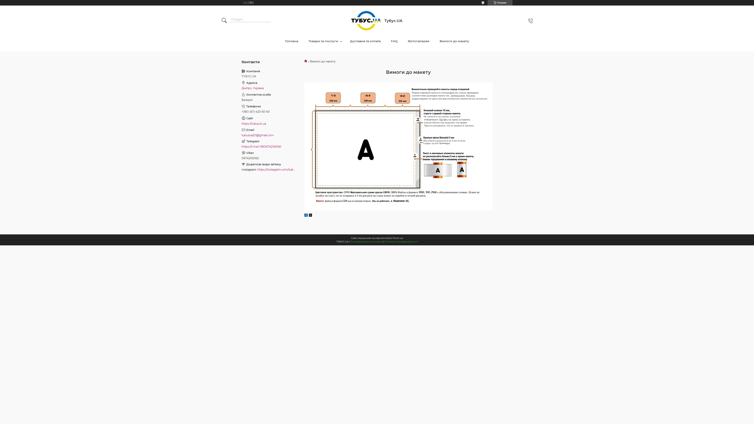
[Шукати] (224, 21)
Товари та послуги (323, 41)
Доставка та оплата (365, 41)
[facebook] (306, 215)
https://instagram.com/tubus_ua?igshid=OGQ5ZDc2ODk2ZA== (276, 169)
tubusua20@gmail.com (258, 135)
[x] (310, 215)
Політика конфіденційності (401, 241)
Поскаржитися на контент (366, 241)
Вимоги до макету (454, 41)
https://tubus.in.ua (254, 123)
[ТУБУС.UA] (366, 20)
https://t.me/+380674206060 (261, 146)
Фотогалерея (418, 41)
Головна (291, 41)
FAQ (394, 41)
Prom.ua (398, 238)
